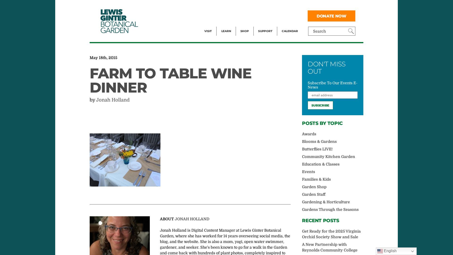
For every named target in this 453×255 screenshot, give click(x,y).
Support (265, 31)
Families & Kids (316, 179)
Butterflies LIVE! (317, 149)
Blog (225, 25)
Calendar (290, 31)
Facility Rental (217, 6)
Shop (244, 31)
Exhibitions (214, 25)
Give (262, 15)
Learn (226, 31)
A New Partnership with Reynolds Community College (329, 247)
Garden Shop (314, 187)
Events (210, 15)
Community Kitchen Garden (328, 157)
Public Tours (232, 6)
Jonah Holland (113, 100)
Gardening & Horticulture (326, 202)
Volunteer (266, 25)
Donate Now (331, 15)
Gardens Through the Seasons (330, 210)
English (390, 251)
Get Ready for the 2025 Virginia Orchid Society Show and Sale (331, 234)
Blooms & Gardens (319, 142)
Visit (208, 31)
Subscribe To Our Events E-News (332, 85)
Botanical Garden (119, 21)
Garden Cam (232, 15)
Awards (309, 134)
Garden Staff (313, 194)
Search (319, 31)
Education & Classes (321, 164)
